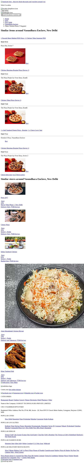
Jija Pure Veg (74, 450)
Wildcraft (47, 443)
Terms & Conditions (51, 456)
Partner (71, 456)
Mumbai (33, 419)
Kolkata (50, 419)
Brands (76, 456)
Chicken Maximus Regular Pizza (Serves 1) (15, 70)
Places (66, 456)
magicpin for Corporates (8, 457)
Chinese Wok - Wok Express (14, 452)
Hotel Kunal (12, 436)
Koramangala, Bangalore (40, 426)
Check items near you (8, 175)
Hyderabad (26, 419)
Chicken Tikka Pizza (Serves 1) (11, 100)
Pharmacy (44, 400)
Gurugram (40, 419)
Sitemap (61, 456)
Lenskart (30, 443)
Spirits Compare (39, 456)
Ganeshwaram (49, 450)
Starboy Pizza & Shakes (62, 450)
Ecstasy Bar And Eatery (29, 435)
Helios (24, 443)
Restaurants (4, 400)
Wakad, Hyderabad (67, 426)
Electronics (33, 400)
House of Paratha (38, 450)
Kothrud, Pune (9, 426)
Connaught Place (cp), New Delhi (22, 428)
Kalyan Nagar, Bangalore (23, 426)
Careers (24, 457)
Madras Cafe (18, 450)
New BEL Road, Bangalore (42, 428)
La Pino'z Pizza (28, 450)
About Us (12, 456)
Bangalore (15, 419)
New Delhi (8, 419)
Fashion (16, 400)
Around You (20, 456)
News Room (5, 456)
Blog (26, 456)
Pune (21, 419)
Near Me (31, 456)
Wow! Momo (9, 450)
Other (50, 400)
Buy (27, 63)
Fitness (27, 400)
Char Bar (41, 435)
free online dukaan (15, 389)
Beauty (11, 400)
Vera (18, 457)
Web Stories (31, 457)
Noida (46, 419)
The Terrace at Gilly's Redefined (65, 435)
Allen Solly (18, 443)
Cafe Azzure (18, 435)
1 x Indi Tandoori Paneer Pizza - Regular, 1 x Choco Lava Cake (21, 130)
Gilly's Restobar (49, 435)
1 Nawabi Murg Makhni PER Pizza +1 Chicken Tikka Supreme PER (23, 38)
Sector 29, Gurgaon (54, 426)
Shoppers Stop (9, 443)
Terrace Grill (9, 435)
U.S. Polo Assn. (38, 443)
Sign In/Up (5, 10)
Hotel (39, 400)
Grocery (22, 400)
